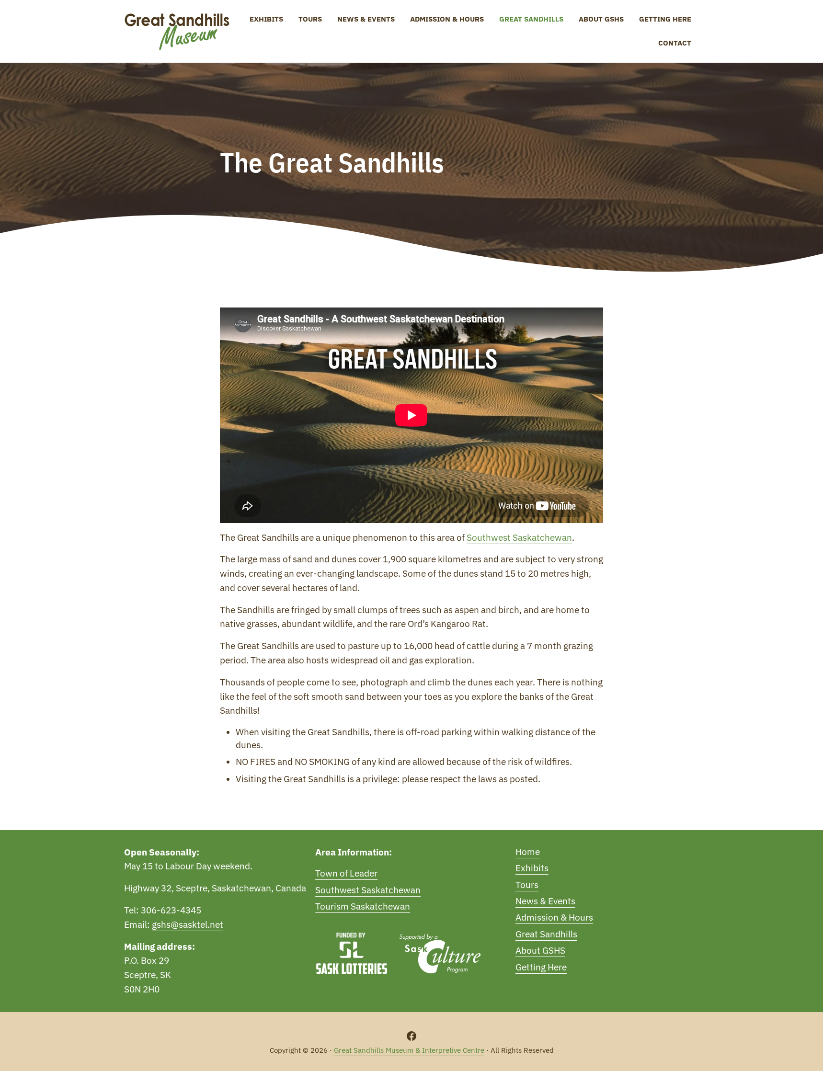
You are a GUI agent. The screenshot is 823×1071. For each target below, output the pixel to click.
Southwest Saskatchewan (519, 537)
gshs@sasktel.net (187, 924)
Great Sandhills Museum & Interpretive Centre (409, 1050)
